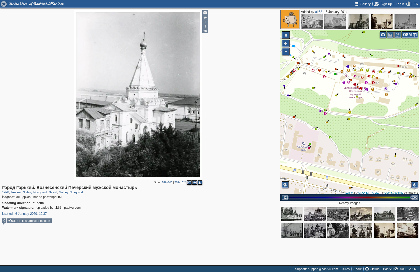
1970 (5, 192)
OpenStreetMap (394, 192)
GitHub (374, 269)
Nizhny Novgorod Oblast (40, 192)
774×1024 (180, 182)
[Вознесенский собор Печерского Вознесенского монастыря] (315, 214)
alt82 (318, 12)
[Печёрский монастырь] (338, 214)
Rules (346, 269)
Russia (16, 192)
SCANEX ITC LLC (369, 192)
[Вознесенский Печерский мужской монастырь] (312, 21)
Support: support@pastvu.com (316, 269)
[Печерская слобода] (408, 214)
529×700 (167, 182)
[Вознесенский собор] (292, 230)
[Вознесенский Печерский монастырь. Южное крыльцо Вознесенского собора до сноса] (361, 230)
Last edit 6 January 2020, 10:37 (24, 214)
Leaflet (349, 192)
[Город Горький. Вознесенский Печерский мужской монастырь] (358, 21)
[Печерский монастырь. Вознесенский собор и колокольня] (315, 230)
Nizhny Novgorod (71, 192)
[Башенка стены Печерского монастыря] (338, 230)
